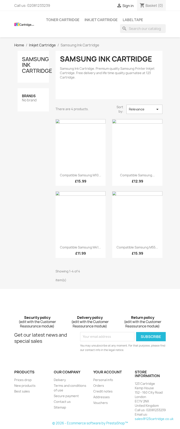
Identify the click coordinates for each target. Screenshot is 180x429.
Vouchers (100, 403)
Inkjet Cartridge (101, 19)
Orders (98, 385)
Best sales (22, 391)
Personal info (103, 380)
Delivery (60, 380)
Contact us (62, 402)
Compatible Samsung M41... (80, 247)
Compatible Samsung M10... (80, 175)
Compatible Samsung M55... (137, 247)
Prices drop (23, 380)
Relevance (144, 109)
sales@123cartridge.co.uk (154, 419)
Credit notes (103, 391)
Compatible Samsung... (137, 175)
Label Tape (133, 19)
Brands (29, 96)
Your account (107, 372)
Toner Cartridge (62, 19)
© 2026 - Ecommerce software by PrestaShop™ (90, 423)
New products (25, 385)
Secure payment (66, 396)
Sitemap (60, 407)
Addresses (101, 397)
